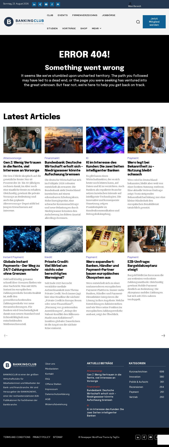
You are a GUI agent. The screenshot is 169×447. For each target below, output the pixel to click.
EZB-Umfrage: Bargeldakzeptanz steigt (142, 266)
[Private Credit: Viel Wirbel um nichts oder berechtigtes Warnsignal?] (64, 239)
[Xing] (40, 4)
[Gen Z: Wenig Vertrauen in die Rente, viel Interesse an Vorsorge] (22, 140)
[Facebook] (52, 4)
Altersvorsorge (12, 158)
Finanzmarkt (52, 158)
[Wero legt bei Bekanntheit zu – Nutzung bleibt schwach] (147, 140)
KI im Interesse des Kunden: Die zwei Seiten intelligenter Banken (105, 166)
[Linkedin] (34, 4)
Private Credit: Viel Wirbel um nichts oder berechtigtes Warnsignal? (56, 269)
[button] (138, 22)
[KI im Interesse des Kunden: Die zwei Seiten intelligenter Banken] (105, 140)
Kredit (48, 257)
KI (87, 158)
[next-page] (163, 335)
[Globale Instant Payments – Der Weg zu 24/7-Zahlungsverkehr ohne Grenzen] (22, 239)
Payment (133, 158)
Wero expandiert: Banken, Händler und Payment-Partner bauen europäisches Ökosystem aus (102, 269)
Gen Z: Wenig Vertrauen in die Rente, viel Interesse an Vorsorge (22, 166)
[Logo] (24, 22)
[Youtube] (46, 4)
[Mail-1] (58, 4)
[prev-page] (5, 335)
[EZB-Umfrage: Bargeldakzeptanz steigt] (147, 239)
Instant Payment (13, 257)
